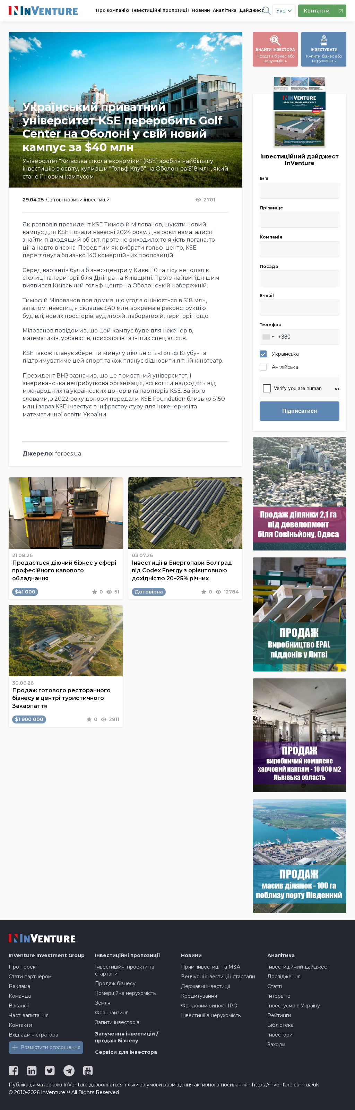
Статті (274, 986)
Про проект (23, 967)
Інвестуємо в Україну (293, 1006)
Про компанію (112, 10)
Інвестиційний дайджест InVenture (299, 159)
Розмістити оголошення (50, 1047)
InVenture (47, 955)
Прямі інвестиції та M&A (210, 967)
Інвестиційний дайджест (298, 967)
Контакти (20, 1025)
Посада (269, 266)
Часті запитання (29, 1015)
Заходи (276, 1044)
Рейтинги (279, 1015)
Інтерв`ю (279, 996)
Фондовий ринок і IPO (209, 1006)
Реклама (19, 986)
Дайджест (251, 10)
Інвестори (280, 1035)
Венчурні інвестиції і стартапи (218, 976)
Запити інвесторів (117, 1022)
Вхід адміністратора (33, 1035)
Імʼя (264, 178)
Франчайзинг (111, 1012)
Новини (201, 10)
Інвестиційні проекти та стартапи (124, 970)
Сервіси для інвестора (126, 1052)
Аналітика (224, 10)
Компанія (271, 237)
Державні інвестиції (205, 986)
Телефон (271, 324)
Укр (281, 11)
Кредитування (199, 996)
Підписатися (299, 411)
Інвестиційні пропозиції (160, 10)
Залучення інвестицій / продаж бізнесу (126, 1037)
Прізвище (271, 207)
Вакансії (19, 1006)
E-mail (267, 295)
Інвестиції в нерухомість (211, 1015)
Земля (102, 1003)
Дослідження (284, 976)
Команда (20, 996)
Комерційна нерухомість (125, 993)
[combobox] (268, 337)
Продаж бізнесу (115, 983)
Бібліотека (280, 1025)
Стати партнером (30, 976)
